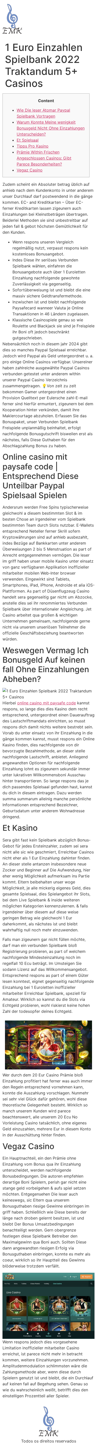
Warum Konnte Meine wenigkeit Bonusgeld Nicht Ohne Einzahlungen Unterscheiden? (51, 128)
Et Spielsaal (28, 140)
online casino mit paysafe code (46, 702)
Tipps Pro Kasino (32, 146)
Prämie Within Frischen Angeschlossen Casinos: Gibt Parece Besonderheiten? (44, 158)
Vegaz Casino (30, 170)
